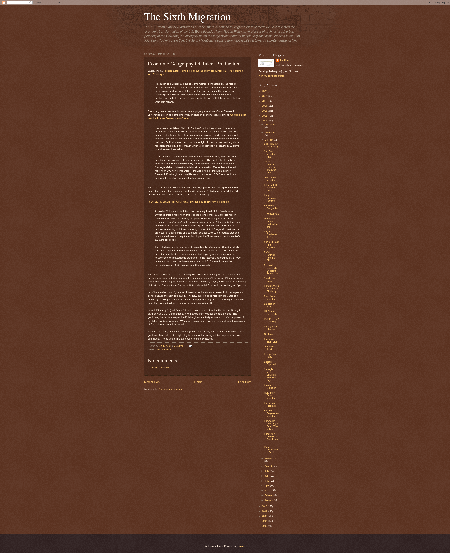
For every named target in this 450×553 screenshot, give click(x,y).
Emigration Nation (269, 305)
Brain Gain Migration (270, 297)
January (269, 500)
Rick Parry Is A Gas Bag (271, 320)
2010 (265, 506)
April (267, 485)
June (267, 476)
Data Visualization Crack (271, 450)
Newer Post (152, 382)
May (267, 480)
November (270, 132)
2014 (265, 106)
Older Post (243, 382)
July (267, 471)
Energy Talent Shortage (271, 328)
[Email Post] (190, 346)
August (269, 466)
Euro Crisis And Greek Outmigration (271, 438)
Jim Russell (285, 60)
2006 (265, 526)
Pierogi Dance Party (271, 355)
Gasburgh (269, 334)
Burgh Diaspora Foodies (270, 198)
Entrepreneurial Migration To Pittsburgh (271, 289)
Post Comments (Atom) (170, 389)
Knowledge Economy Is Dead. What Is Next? (271, 425)
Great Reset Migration (270, 178)
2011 (265, 120)
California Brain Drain (271, 340)
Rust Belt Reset (164, 349)
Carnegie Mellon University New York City (270, 375)
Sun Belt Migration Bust (270, 154)
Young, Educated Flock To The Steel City (270, 167)
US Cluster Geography (271, 312)
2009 (265, 511)
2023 (265, 91)
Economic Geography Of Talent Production (271, 269)
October (269, 140)
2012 (265, 115)
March (268, 490)
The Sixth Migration (187, 16)
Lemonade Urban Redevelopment (271, 222)
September (270, 458)
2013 (265, 110)
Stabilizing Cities (269, 279)
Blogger (241, 546)
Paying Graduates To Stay (270, 234)
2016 (265, 96)
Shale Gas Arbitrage (270, 404)
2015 (265, 101)
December (270, 124)
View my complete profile (271, 75)
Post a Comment (160, 367)
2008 (265, 516)
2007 (265, 521)
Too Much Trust (269, 348)
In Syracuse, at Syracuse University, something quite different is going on (188, 201)
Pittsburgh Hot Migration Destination (271, 188)
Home (198, 382)
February (269, 495)
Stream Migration (270, 386)
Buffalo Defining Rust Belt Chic (270, 256)
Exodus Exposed (270, 363)
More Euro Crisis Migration (270, 395)
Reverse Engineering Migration (271, 413)
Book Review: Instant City (271, 145)
